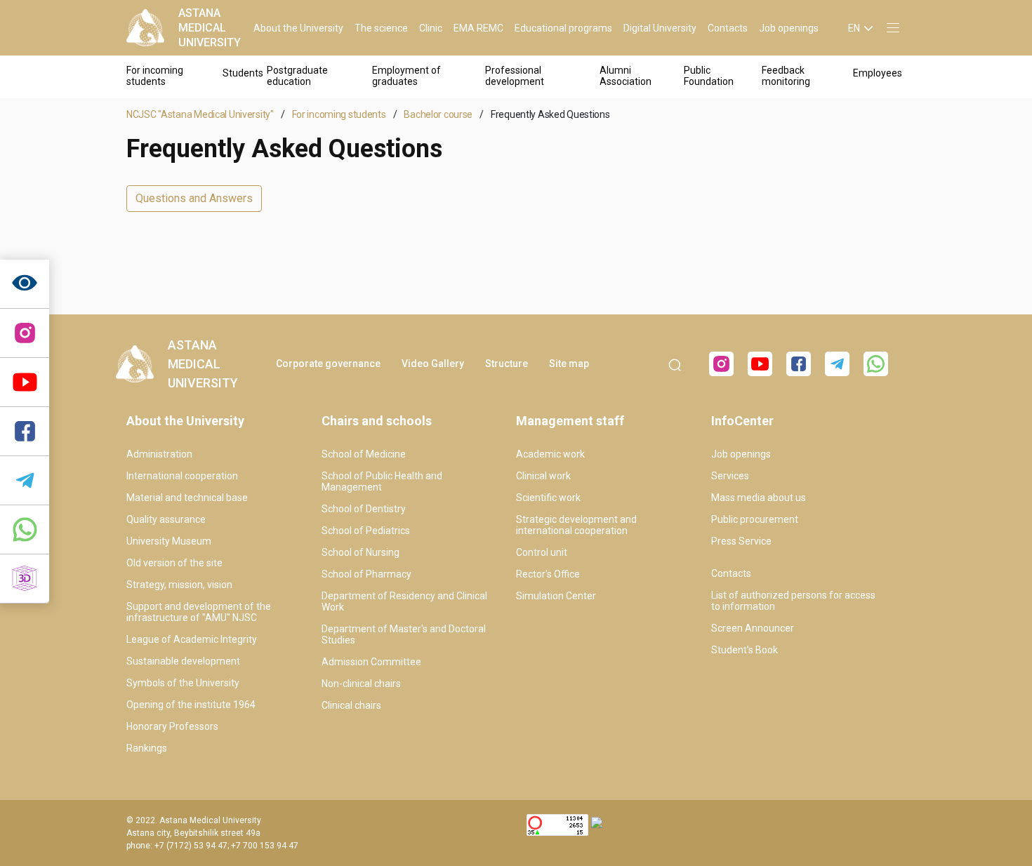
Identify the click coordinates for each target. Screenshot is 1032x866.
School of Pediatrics (366, 530)
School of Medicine (364, 454)
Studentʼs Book (744, 649)
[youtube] (760, 364)
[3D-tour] (24, 579)
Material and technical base (187, 497)
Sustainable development (183, 661)
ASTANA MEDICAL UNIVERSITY (209, 27)
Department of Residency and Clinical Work (404, 601)
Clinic (430, 28)
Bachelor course (438, 114)
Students (243, 73)
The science (381, 28)
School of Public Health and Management (382, 481)
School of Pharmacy (366, 574)
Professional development (514, 76)
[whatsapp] (24, 529)
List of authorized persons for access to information (793, 600)
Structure (506, 363)
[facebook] (798, 364)
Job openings (789, 28)
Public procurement (754, 519)
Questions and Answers (194, 198)
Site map (569, 363)
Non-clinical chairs (361, 683)
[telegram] (24, 480)
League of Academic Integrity (191, 639)
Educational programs (563, 28)
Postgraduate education (297, 76)
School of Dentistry (364, 508)
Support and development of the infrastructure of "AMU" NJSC (198, 612)
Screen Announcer (752, 628)
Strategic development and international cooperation (576, 525)
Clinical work (543, 475)
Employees (877, 73)
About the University (298, 28)
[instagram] (24, 333)
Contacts (728, 28)
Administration (159, 454)
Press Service (741, 541)
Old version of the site (174, 562)
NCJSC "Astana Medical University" (200, 114)
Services (730, 475)
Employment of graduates (406, 76)
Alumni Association (625, 76)
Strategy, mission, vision (179, 584)
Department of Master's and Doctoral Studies (404, 634)
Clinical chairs (351, 705)
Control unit (541, 552)
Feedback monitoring (786, 76)
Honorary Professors (172, 726)
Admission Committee (371, 661)
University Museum (168, 541)
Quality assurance (166, 519)
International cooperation (182, 475)
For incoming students (154, 76)
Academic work (550, 454)
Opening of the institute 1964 (191, 704)
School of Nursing (360, 552)
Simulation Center (556, 595)
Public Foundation (709, 76)
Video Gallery (433, 363)
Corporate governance (328, 363)
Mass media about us (758, 497)
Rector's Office (548, 574)
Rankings (146, 748)
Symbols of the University (182, 682)
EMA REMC (478, 28)
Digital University (659, 28)
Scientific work (548, 497)
